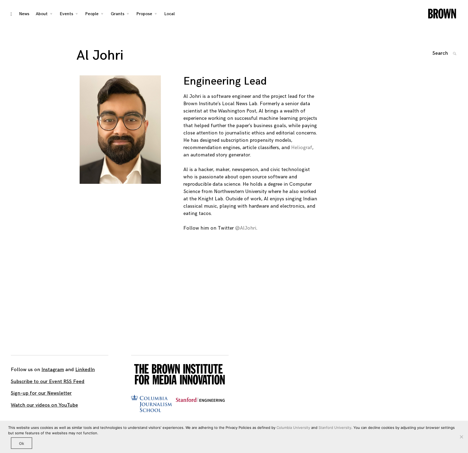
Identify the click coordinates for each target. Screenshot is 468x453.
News (24, 14)
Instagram (52, 369)
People (92, 14)
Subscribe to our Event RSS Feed (47, 381)
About (42, 14)
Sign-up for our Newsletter (41, 393)
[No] (461, 436)
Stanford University (334, 427)
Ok (21, 443)
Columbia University (293, 427)
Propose (144, 14)
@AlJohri (245, 228)
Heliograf (301, 147)
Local (169, 14)
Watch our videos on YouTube (44, 405)
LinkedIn (85, 369)
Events (66, 14)
